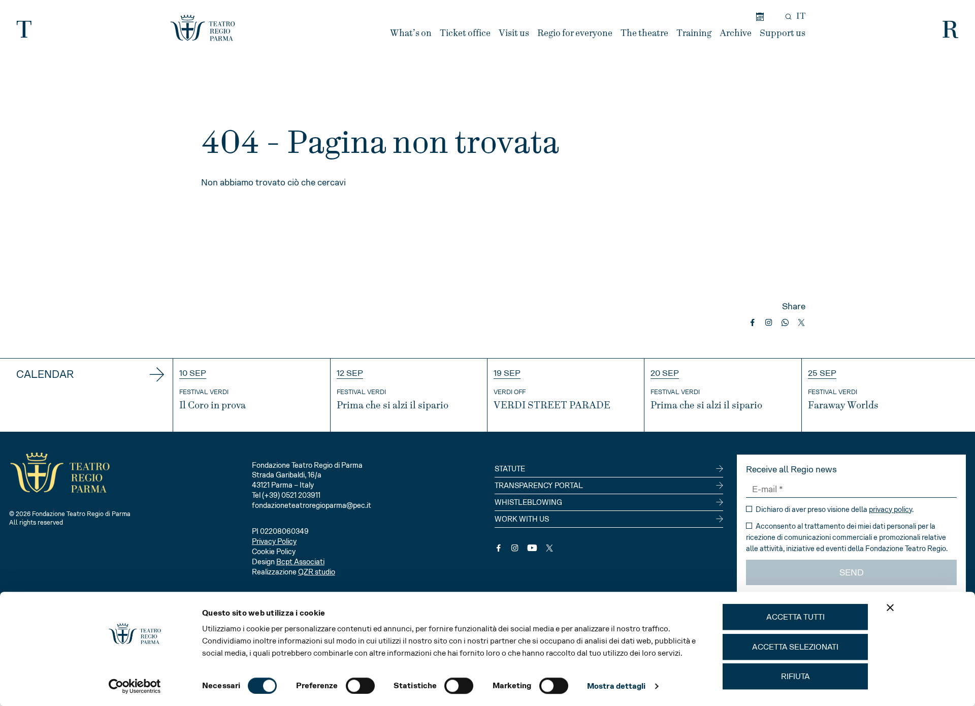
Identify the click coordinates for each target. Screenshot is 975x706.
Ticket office (465, 33)
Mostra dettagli (616, 686)
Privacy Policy (274, 541)
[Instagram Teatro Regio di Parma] (515, 548)
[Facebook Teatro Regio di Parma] (499, 548)
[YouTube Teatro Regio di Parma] (532, 548)
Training (693, 33)
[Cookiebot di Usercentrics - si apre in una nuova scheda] (134, 686)
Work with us (522, 519)
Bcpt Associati (300, 561)
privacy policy (890, 509)
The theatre (644, 33)
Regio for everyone (574, 33)
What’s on (411, 33)
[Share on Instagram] (769, 322)
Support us (782, 33)
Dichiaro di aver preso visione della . (834, 509)
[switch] (360, 686)
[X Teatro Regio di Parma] (549, 548)
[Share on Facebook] (753, 322)
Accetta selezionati (795, 647)
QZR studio (316, 571)
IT (800, 16)
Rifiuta (795, 676)
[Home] (203, 28)
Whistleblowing (528, 502)
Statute (510, 468)
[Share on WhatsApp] (785, 322)
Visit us (514, 33)
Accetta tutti (795, 617)
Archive (736, 33)
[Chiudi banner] (890, 607)
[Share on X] (801, 322)
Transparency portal (539, 485)
